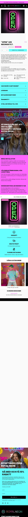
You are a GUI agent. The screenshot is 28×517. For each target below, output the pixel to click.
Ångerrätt (5, 99)
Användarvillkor (10, 500)
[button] (5, 5)
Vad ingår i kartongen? (10, 86)
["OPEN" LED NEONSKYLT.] (14, 212)
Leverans (4, 90)
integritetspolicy (4, 500)
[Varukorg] (26, 5)
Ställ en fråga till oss (9, 104)
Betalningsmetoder (8, 95)
